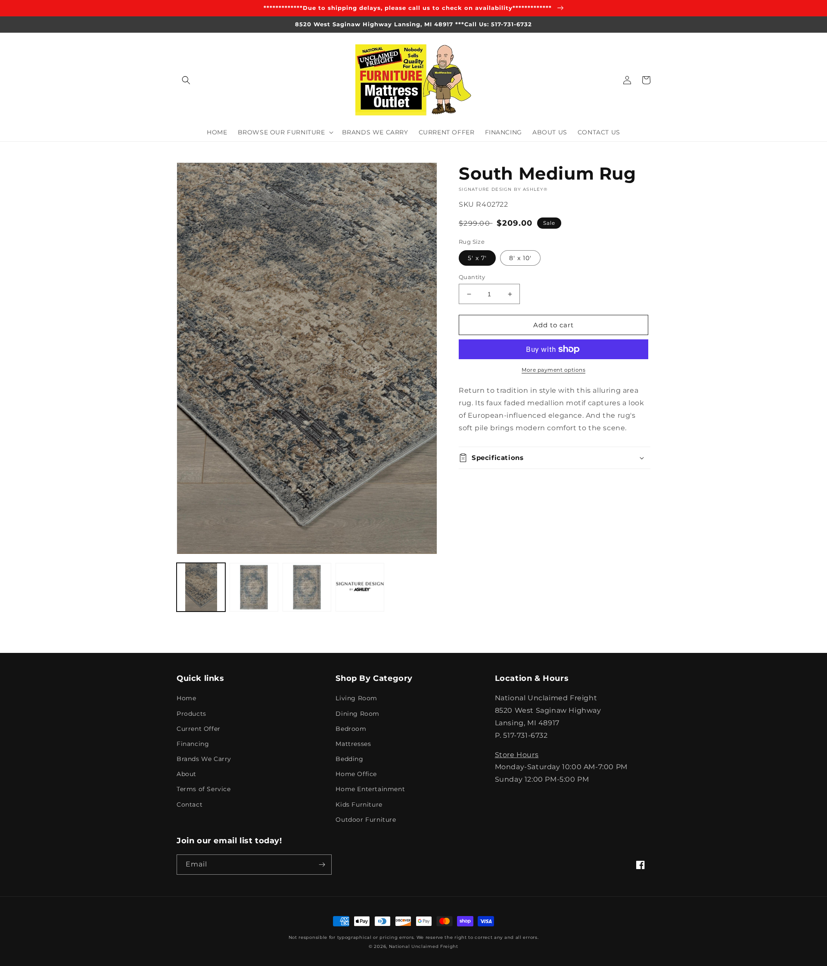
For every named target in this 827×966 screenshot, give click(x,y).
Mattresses (353, 744)
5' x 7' (477, 258)
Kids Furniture (359, 804)
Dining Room (357, 714)
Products (191, 714)
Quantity (472, 276)
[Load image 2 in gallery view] (254, 587)
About (186, 774)
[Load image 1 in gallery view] (201, 587)
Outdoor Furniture (366, 819)
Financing (193, 744)
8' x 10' (520, 258)
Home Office (356, 774)
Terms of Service (204, 789)
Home (186, 698)
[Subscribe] (321, 864)
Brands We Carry (204, 759)
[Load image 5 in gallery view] (360, 587)
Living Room (356, 698)
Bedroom (351, 729)
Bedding (349, 759)
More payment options (553, 370)
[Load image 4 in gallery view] (307, 587)
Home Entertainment (370, 789)
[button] (186, 80)
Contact (189, 804)
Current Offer (199, 729)
